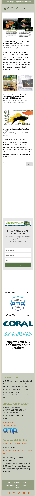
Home (9, 482)
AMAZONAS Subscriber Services (15, 443)
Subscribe (17, 482)
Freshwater (20, 48)
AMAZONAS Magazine (12, 45)
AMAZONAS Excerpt (9, 48)
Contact (17, 487)
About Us (25, 485)
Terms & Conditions (10, 425)
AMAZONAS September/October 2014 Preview (16, 130)
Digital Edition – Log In (13, 485)
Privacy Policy (8, 423)
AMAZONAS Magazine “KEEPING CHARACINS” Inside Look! (16, 42)
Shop (24, 482)
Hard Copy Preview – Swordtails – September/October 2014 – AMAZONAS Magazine (16, 96)
